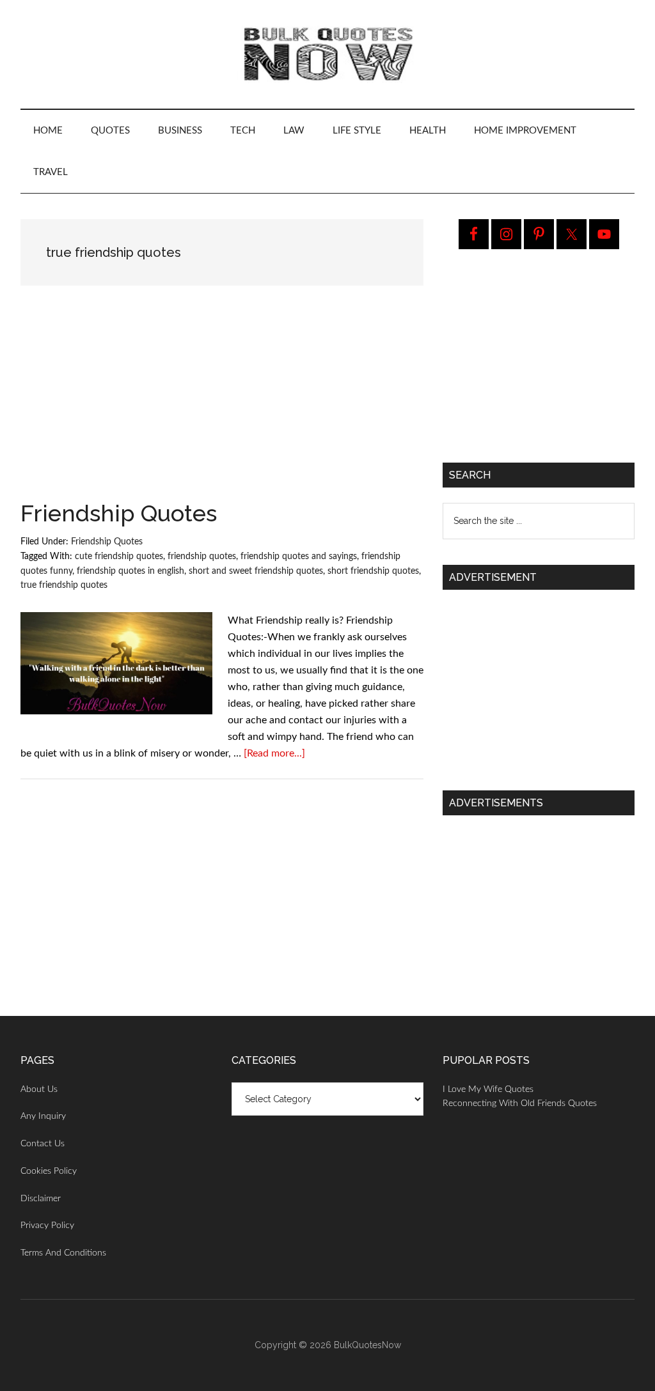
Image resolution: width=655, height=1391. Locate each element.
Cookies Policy (48, 1171)
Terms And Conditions (63, 1253)
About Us (39, 1089)
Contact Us (42, 1143)
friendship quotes (202, 556)
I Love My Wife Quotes (488, 1089)
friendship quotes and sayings (299, 556)
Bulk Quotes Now (327, 54)
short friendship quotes (373, 571)
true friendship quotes (63, 585)
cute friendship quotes (119, 556)
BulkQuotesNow (367, 1345)
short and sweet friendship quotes (256, 571)
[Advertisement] (221, 407)
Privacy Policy (47, 1225)
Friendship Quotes (118, 513)
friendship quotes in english (130, 571)
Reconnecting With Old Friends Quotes (520, 1103)
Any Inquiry (43, 1116)
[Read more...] (274, 753)
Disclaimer (40, 1198)
